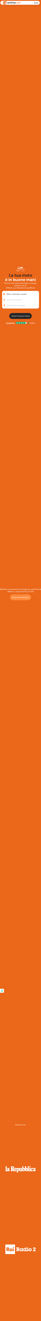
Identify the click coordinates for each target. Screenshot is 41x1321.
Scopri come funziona (20, 597)
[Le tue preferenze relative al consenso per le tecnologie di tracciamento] (2, 991)
